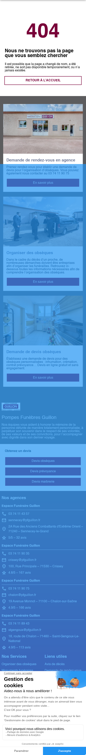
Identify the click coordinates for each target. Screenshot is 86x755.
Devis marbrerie (43, 481)
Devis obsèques (43, 461)
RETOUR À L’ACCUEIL (43, 80)
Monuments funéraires (17, 670)
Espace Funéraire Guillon (21, 506)
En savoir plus (43, 182)
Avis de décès (55, 664)
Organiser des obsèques (19, 664)
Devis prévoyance (43, 471)
